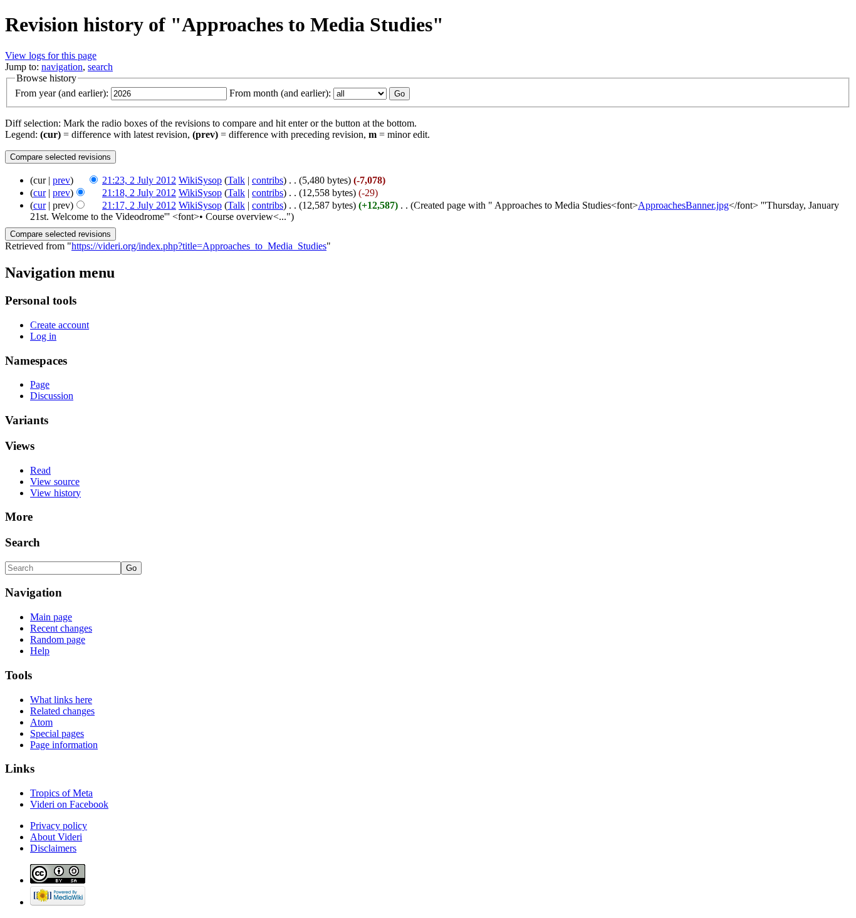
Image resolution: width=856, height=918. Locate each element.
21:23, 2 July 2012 (139, 180)
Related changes (62, 711)
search (100, 66)
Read (40, 470)
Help (40, 650)
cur (39, 192)
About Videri (56, 837)
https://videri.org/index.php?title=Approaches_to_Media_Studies (198, 246)
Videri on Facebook (69, 804)
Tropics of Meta (61, 793)
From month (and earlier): (280, 93)
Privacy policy (58, 825)
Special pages (57, 733)
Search (22, 542)
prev (61, 180)
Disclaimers (53, 848)
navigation (62, 66)
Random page (57, 639)
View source (55, 481)
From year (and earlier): (61, 93)
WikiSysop (200, 180)
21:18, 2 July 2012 (139, 192)
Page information (64, 744)
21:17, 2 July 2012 (139, 205)
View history (55, 493)
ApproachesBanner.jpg (683, 205)
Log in (43, 336)
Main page (51, 617)
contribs (267, 180)
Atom (41, 722)
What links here (61, 699)
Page (40, 384)
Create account (59, 325)
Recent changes (61, 628)
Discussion (51, 395)
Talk (236, 180)
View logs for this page (51, 55)
